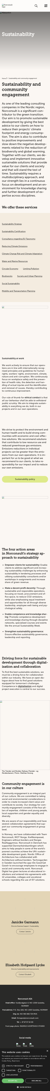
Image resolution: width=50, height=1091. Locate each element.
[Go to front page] (7, 6)
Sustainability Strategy (12, 224)
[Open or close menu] (46, 6)
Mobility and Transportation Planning (18, 291)
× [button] (47, 1051)
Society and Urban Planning (29, 276)
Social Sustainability (11, 283)
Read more (16, 1061)
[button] (25, 1087)
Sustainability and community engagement (23, 78)
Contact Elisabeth (25, 974)
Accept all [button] (12, 1081)
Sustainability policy (25, 479)
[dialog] (25, 1069)
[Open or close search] (36, 5)
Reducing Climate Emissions (14, 246)
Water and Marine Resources (15, 261)
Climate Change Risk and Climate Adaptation (22, 254)
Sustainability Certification (14, 231)
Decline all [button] (37, 1081)
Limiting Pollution (31, 269)
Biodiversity (7, 276)
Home (4, 78)
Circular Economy (10, 269)
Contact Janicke (25, 931)
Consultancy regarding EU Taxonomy (18, 239)
